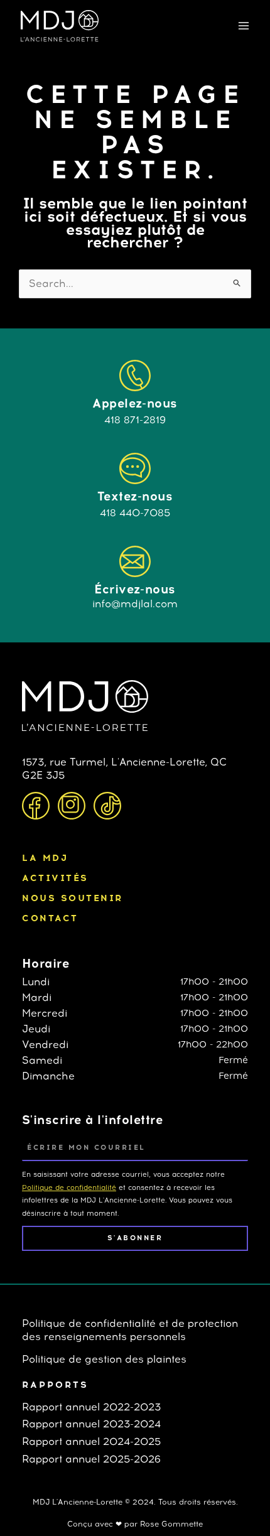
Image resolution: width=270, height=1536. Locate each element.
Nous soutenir (72, 898)
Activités (55, 878)
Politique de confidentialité (69, 1188)
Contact (50, 918)
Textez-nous (135, 496)
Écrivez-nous (135, 589)
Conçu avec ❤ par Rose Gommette (135, 1524)
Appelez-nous (135, 403)
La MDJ (45, 857)
